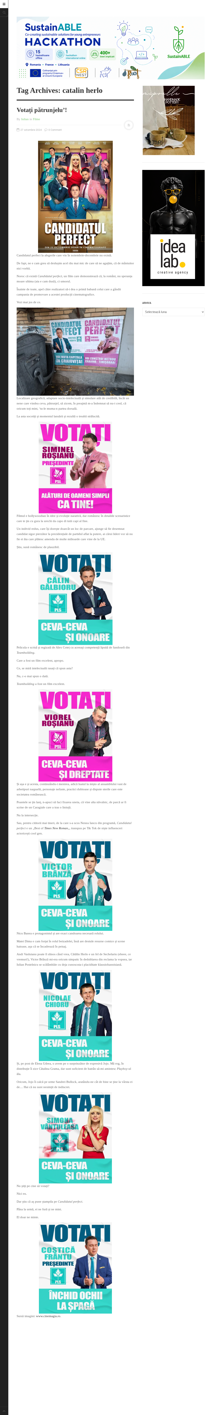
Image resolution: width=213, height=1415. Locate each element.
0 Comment (55, 129)
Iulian (25, 119)
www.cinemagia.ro (48, 1316)
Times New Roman (56, 828)
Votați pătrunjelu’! (42, 109)
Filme (36, 119)
